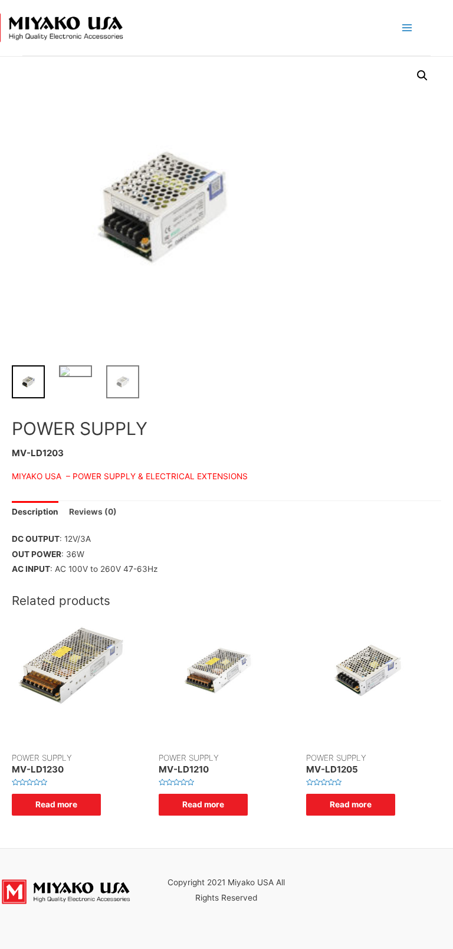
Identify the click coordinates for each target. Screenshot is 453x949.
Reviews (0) (93, 511)
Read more (56, 804)
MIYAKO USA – (42, 476)
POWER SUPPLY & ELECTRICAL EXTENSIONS (160, 476)
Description (35, 511)
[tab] (35, 512)
